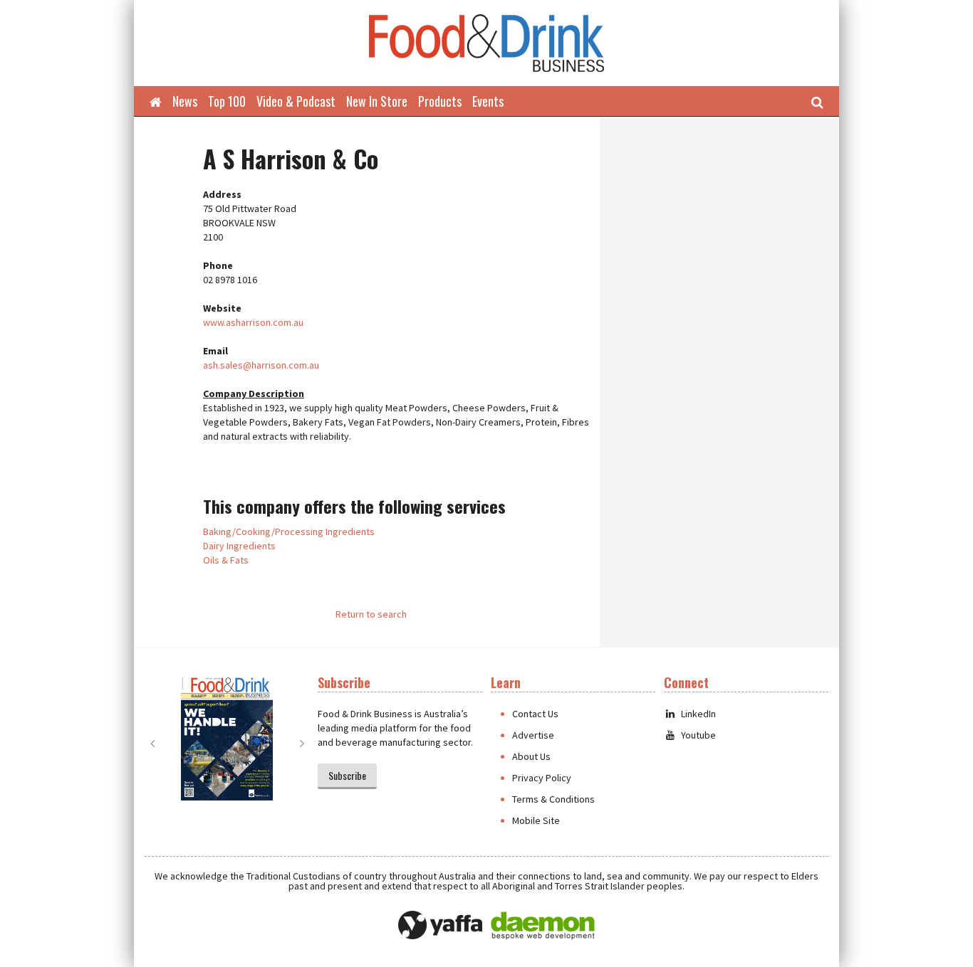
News (184, 101)
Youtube (698, 735)
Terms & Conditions (553, 799)
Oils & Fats (226, 560)
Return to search (371, 614)
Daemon (543, 925)
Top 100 (227, 101)
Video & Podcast (295, 101)
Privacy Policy (541, 777)
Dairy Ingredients (239, 545)
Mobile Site (536, 820)
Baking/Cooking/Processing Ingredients (289, 531)
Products (440, 101)
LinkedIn (698, 713)
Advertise (533, 735)
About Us (531, 756)
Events (488, 101)
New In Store (376, 101)
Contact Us (535, 713)
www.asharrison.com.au (253, 322)
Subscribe (347, 775)
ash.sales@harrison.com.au (261, 365)
